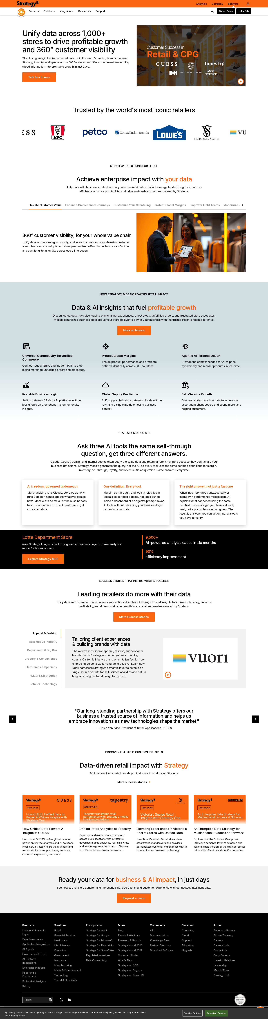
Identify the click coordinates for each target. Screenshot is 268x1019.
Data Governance (32, 939)
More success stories (134, 617)
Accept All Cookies (216, 1013)
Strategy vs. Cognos (130, 970)
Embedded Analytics (34, 981)
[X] (61, 999)
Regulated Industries (98, 955)
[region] (134, 1013)
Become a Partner (224, 930)
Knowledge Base (160, 940)
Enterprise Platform (33, 967)
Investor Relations (224, 960)
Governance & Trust (34, 954)
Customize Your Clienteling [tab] (132, 205)
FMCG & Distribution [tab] (43, 675)
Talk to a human (39, 77)
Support (187, 940)
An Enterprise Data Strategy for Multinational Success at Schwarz (219, 831)
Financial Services (65, 935)
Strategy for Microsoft (99, 940)
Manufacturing (63, 965)
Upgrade (187, 950)
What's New (125, 960)
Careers (218, 940)
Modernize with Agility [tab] (239, 205)
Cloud (185, 935)
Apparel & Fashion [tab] (44, 633)
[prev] (12, 719)
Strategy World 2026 (130, 945)
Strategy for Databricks (100, 945)
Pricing (26, 986)
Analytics (201, 3)
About (218, 925)
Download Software (161, 950)
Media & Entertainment (67, 970)
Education (60, 950)
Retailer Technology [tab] (43, 684)
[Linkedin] (69, 999)
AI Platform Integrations (29, 960)
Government (61, 955)
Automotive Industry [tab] (43, 641)
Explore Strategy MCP (43, 559)
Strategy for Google (97, 935)
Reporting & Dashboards (29, 974)
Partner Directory (160, 945)
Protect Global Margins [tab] (170, 205)
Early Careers (222, 955)
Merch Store (221, 970)
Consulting (188, 930)
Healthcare (60, 940)
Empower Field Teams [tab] (205, 205)
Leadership (220, 965)
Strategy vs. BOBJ (129, 965)
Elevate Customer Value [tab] (45, 205)
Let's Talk (244, 11)
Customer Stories (128, 955)
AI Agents (28, 949)
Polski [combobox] (28, 999)
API (152, 930)
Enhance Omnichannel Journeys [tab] (87, 205)
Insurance (60, 960)
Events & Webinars (129, 935)
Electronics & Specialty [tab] (41, 667)
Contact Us (220, 950)
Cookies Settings (192, 1013)
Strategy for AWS (96, 930)
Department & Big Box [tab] (42, 650)
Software (233, 3)
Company (217, 3)
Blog (120, 930)
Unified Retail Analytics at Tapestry (105, 829)
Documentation (159, 935)
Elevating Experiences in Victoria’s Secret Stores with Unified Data (161, 831)
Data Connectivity (96, 960)
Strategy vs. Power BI (131, 975)
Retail (57, 930)
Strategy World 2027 (130, 950)
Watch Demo (226, 11)
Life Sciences (62, 945)
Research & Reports (130, 940)
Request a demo (134, 898)
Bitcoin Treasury (223, 935)
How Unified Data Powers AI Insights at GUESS (43, 831)
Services (188, 925)
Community (157, 925)
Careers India (221, 945)
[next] (255, 719)
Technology (61, 975)
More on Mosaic (134, 330)
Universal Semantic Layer (33, 932)
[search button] (212, 11)
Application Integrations (36, 944)
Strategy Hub (222, 975)
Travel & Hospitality (65, 980)
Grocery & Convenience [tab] (41, 658)
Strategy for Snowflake (100, 950)
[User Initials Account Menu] (248, 3)
